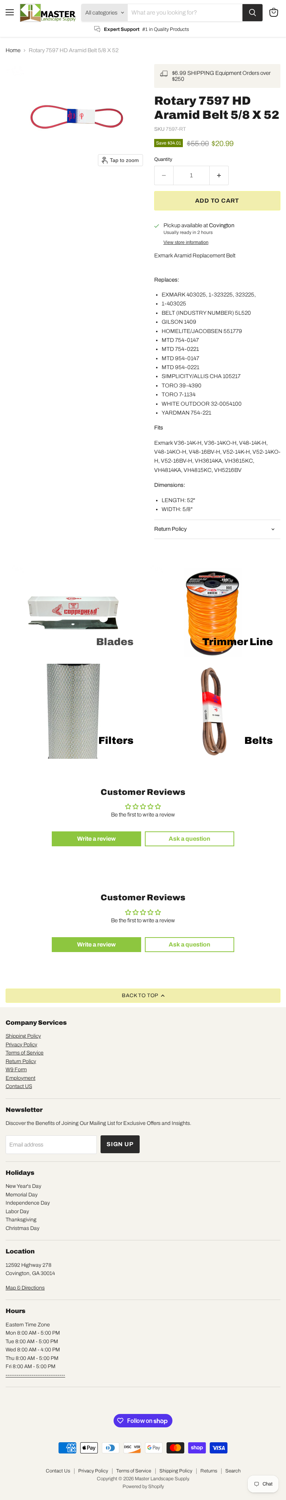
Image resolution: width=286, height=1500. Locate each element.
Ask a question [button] (189, 838)
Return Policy (21, 1061)
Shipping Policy (23, 1036)
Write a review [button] (96, 838)
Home (13, 50)
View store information (186, 242)
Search (233, 1471)
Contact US (19, 1086)
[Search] (252, 12)
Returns (208, 1471)
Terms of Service (25, 1053)
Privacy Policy (21, 1044)
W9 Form (16, 1069)
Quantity (163, 159)
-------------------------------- (35, 1375)
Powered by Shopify (143, 1486)
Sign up (120, 1144)
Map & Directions (25, 1288)
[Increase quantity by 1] (219, 175)
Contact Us (58, 1471)
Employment (20, 1078)
